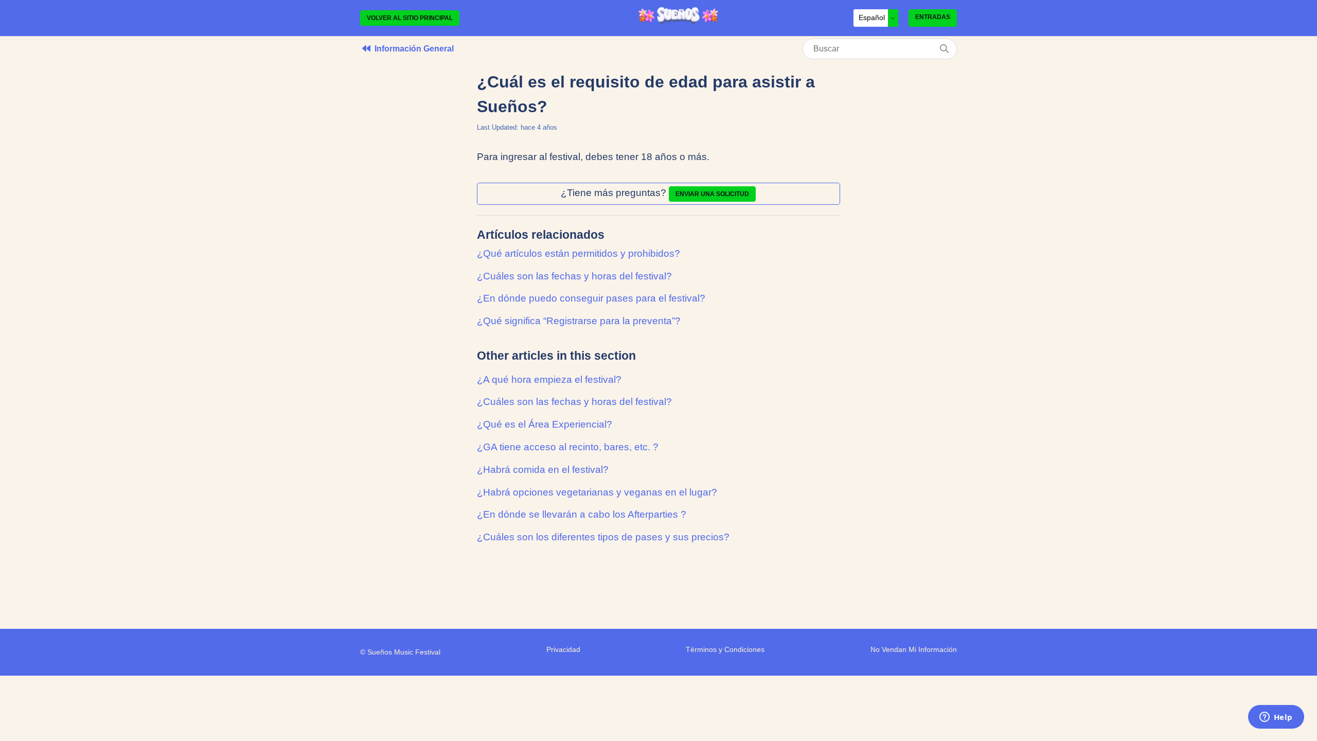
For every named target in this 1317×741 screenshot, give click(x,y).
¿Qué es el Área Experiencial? (544, 424)
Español (873, 17)
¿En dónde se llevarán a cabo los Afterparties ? (581, 514)
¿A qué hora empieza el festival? (549, 379)
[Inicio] (678, 21)
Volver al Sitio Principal (410, 18)
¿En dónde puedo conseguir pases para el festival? (591, 298)
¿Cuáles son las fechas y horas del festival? (574, 276)
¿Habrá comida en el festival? (543, 469)
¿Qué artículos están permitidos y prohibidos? (578, 253)
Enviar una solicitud (712, 194)
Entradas (932, 17)
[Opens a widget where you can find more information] (1276, 718)
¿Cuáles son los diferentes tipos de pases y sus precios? (603, 537)
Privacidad (563, 649)
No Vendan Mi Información (913, 649)
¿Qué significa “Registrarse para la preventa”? (579, 320)
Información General (414, 48)
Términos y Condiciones (725, 649)
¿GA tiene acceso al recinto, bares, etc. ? (567, 447)
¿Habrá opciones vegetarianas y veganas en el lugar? (597, 492)
